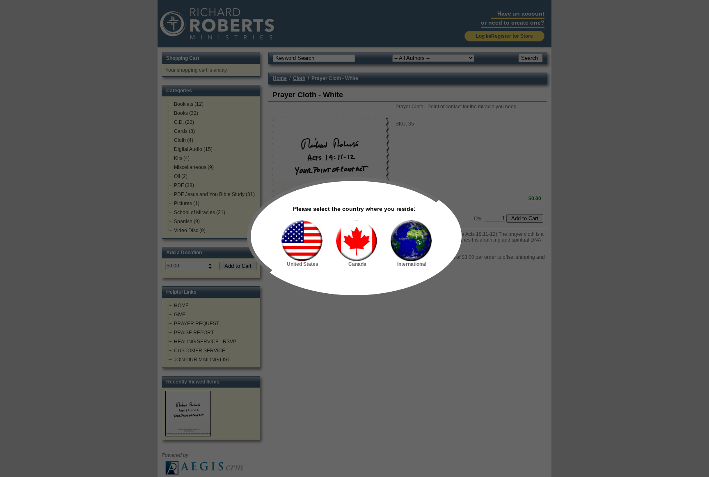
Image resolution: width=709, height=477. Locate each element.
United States (302, 264)
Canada (357, 264)
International (411, 264)
